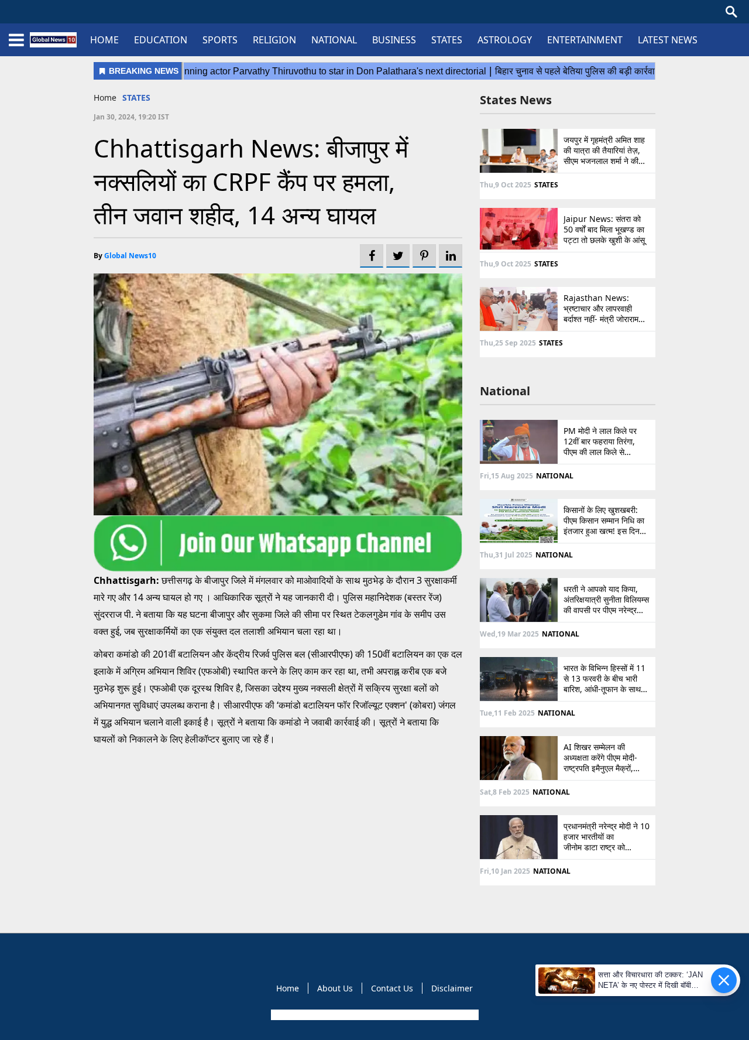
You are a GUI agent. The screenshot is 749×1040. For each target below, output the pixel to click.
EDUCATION (160, 39)
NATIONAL (334, 39)
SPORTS (220, 39)
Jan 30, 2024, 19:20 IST (131, 117)
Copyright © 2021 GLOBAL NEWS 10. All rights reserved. (373, 1015)
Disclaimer (452, 988)
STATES (446, 39)
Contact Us (392, 988)
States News (516, 100)
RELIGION (274, 39)
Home (105, 97)
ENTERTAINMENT (585, 39)
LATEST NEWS (668, 39)
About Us (335, 988)
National (505, 391)
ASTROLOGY (504, 39)
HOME (104, 39)
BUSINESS (394, 39)
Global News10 (130, 256)
